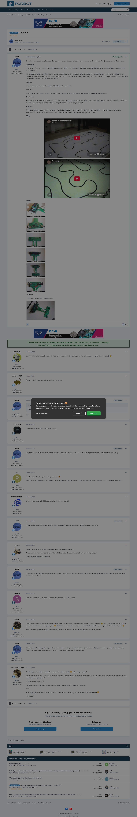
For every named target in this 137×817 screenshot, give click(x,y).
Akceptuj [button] (93, 413)
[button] (41, 413)
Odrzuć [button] (79, 413)
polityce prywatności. (87, 408)
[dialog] (68, 408)
